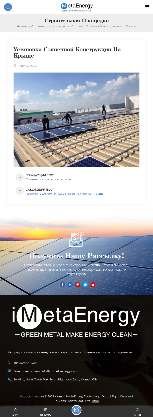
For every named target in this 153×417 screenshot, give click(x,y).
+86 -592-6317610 (25, 363)
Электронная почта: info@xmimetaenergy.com (45, 371)
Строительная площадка (48, 26)
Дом (23, 26)
